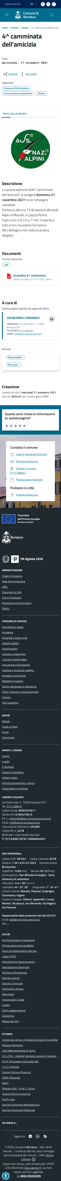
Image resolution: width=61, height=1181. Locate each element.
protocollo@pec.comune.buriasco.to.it (30, 818)
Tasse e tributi (10, 727)
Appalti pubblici (10, 643)
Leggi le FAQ (9, 956)
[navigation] (7, 15)
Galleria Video (9, 778)
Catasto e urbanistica (14, 654)
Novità (14, 27)
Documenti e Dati (12, 592)
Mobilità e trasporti (12, 681)
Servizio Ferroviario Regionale (18, 1110)
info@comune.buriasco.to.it (28, 334)
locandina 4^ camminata (29, 275)
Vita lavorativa (10, 703)
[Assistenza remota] (33, 1159)
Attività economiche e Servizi (18, 783)
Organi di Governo (12, 576)
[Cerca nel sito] (52, 15)
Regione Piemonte (13, 4)
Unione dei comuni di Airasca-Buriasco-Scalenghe (30, 1040)
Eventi (5, 756)
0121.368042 (14, 806)
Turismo (6, 697)
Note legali (8, 994)
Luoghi (5, 761)
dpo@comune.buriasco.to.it (24, 920)
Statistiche (8, 1016)
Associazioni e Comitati (15, 788)
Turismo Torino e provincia (16, 1094)
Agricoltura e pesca (12, 627)
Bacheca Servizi (11, 978)
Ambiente (7, 632)
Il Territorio (8, 767)
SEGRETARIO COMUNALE (23, 318)
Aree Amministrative (13, 581)
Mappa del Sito (10, 1021)
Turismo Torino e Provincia (16, 1072)
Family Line (8, 1099)
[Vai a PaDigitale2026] (22, 559)
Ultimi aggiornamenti (14, 1010)
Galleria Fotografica (13, 772)
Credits (6, 1005)
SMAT (5, 1083)
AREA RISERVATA (30, 1176)
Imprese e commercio (14, 676)
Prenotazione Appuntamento (18, 962)
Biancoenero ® (33, 1168)
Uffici (5, 587)
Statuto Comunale (12, 983)
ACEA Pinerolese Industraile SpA (20, 1061)
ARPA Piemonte (11, 1078)
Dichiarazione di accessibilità (18, 946)
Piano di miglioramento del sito (19, 951)
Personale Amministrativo (16, 603)
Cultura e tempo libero (14, 659)
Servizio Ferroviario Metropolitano (21, 1105)
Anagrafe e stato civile (14, 638)
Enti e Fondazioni (11, 598)
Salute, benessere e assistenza (19, 686)
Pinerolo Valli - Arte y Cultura (18, 1088)
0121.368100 (26, 330)
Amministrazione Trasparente (18, 940)
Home (5, 27)
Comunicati (8, 737)
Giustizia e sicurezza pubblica (18, 670)
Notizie (24, 27)
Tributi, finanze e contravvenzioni (20, 692)
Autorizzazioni (10, 649)
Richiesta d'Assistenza (14, 973)
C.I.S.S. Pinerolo (10, 1067)
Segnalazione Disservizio (15, 967)
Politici (5, 608)
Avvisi (5, 732)
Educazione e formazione (16, 665)
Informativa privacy (13, 989)
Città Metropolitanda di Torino (18, 1051)
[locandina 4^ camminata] (9, 276)
